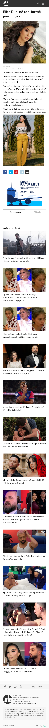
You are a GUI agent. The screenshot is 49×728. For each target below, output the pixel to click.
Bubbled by (39, 726)
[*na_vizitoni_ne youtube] (21, 686)
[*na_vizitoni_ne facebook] (5, 686)
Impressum (37, 687)
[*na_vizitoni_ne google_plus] (15, 686)
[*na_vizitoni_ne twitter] (10, 686)
